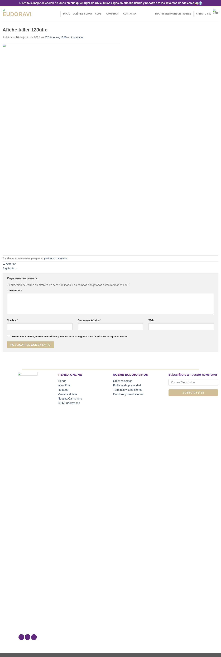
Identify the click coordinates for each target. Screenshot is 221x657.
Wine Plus (64, 385)
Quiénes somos (122, 380)
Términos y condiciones (127, 389)
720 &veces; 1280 (56, 37)
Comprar (112, 13)
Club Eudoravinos (69, 403)
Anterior (9, 263)
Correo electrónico (89, 320)
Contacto (129, 13)
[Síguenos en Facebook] (21, 637)
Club (98, 13)
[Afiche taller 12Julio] (61, 147)
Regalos (63, 389)
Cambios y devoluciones (128, 394)
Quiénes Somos (83, 13)
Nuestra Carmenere (70, 398)
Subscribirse (193, 392)
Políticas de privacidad (127, 385)
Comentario (14, 290)
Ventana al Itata (67, 394)
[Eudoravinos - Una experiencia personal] (17, 14)
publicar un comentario (55, 258)
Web (151, 320)
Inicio (66, 13)
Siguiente (10, 268)
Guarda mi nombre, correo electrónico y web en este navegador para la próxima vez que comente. (69, 336)
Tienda (62, 380)
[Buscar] (56, 14)
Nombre (12, 320)
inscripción (77, 37)
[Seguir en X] (34, 637)
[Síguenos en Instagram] (28, 637)
